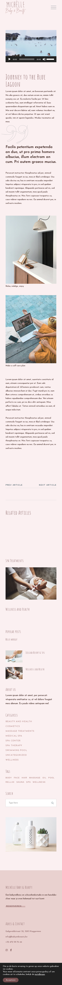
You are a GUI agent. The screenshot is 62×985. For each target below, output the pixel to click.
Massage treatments (20, 731)
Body (9, 777)
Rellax (20, 459)
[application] (31, 59)
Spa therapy (14, 745)
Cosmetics (13, 726)
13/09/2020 (11, 557)
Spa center (13, 741)
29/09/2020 (11, 605)
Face (17, 777)
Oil (44, 777)
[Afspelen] (9, 59)
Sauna (20, 782)
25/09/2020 (11, 69)
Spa (28, 782)
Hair (24, 777)
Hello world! (11, 639)
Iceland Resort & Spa (35, 652)
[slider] (50, 59)
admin (12, 72)
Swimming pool (16, 750)
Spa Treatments (15, 560)
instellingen (40, 974)
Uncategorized (16, 755)
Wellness (12, 760)
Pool (51, 777)
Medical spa (14, 736)
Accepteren (10, 980)
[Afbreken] (44, 59)
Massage (10, 459)
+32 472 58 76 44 (14, 942)
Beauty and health (19, 721)
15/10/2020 (31, 657)
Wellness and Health (18, 609)
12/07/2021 (11, 643)
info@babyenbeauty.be (16, 937)
